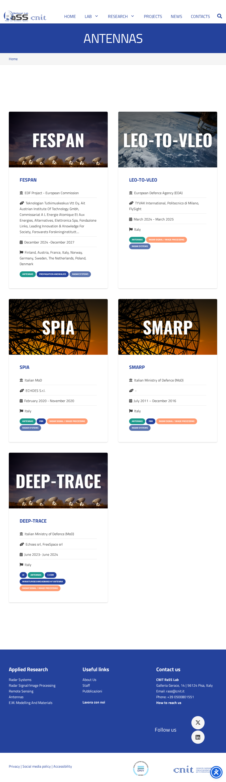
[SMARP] (167, 327)
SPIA (24, 367)
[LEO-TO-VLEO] (167, 139)
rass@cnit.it (175, 691)
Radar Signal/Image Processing (32, 685)
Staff (86, 685)
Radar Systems (20, 679)
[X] (198, 722)
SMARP (137, 367)
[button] (219, 16)
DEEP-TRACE (33, 521)
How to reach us (168, 702)
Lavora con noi (94, 702)
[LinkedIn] (198, 737)
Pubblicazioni (92, 691)
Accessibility (62, 766)
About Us (89, 679)
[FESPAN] (58, 139)
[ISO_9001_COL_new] (140, 770)
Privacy (14, 766)
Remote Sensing (21, 691)
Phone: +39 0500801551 (175, 697)
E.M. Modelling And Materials (30, 702)
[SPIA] (58, 327)
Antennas (16, 697)
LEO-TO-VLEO (143, 180)
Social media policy (37, 766)
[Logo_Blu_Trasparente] (194, 770)
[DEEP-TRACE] (58, 480)
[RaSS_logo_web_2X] (26, 16)
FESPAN (28, 180)
